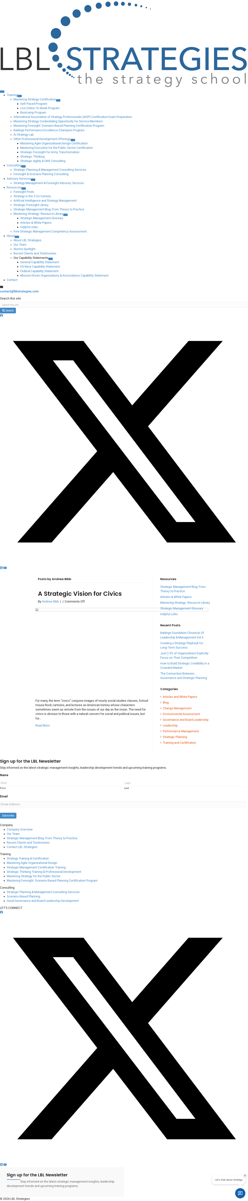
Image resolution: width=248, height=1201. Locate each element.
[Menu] (2, 91)
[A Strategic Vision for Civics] (121, 651)
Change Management (177, 708)
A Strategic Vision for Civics (80, 593)
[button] (1, 315)
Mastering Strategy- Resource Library (185, 602)
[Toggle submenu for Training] (19, 96)
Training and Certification (179, 742)
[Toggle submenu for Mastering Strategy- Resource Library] (65, 215)
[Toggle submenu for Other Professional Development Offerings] (73, 140)
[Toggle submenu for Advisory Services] (33, 180)
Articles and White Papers (180, 697)
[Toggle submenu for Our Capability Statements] (50, 259)
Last (126, 788)
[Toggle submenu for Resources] (23, 188)
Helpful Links (169, 614)
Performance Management (181, 731)
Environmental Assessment (181, 714)
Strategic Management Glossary (181, 608)
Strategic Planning (175, 737)
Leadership (170, 725)
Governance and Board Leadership (186, 719)
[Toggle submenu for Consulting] (23, 166)
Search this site (10, 298)
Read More (42, 725)
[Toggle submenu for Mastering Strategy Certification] (58, 100)
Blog (166, 702)
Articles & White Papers (176, 597)
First (3, 788)
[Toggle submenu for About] (17, 237)
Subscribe (8, 815)
